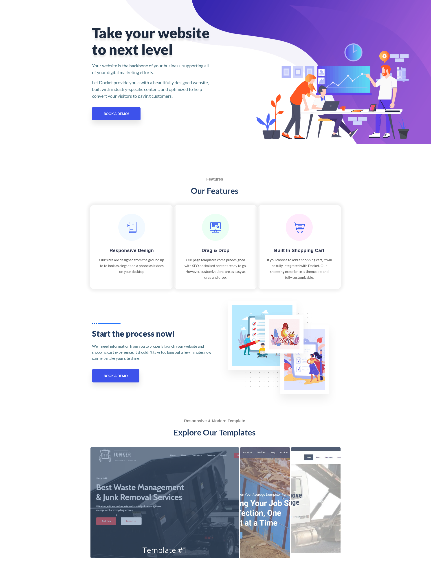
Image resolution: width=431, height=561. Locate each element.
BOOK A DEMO (116, 376)
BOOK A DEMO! (116, 114)
